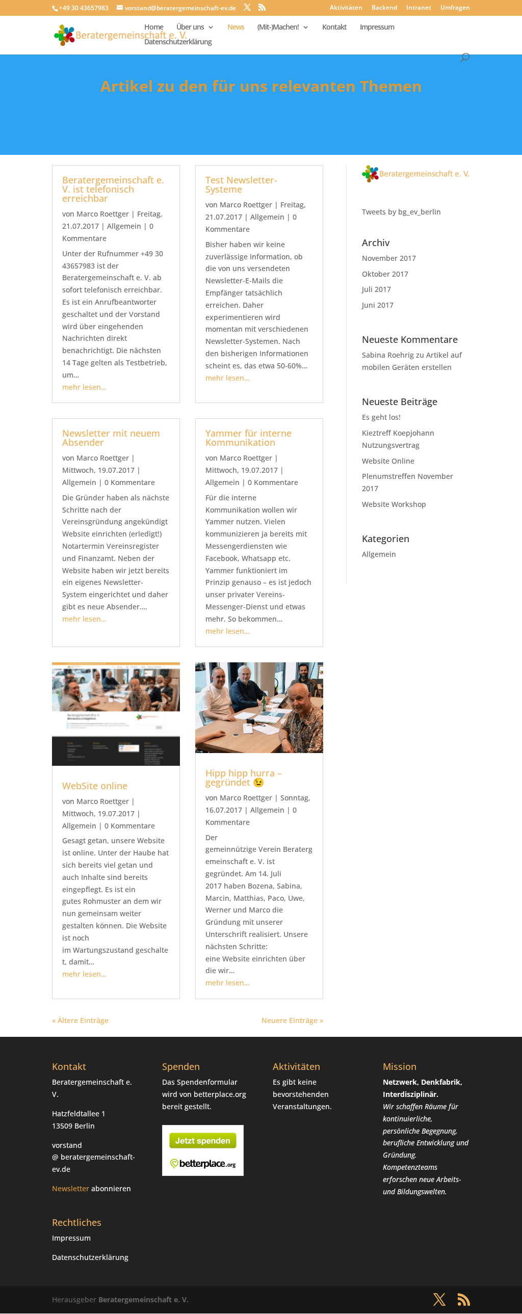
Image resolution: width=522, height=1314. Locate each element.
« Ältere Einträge (80, 1020)
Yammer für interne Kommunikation (248, 437)
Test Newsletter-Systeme (241, 184)
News (235, 27)
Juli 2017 (376, 289)
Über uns (190, 27)
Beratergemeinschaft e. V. (143, 1299)
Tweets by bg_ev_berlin (401, 212)
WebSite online (94, 786)
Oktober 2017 (385, 274)
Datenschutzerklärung (178, 42)
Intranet (418, 8)
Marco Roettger (102, 214)
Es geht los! (381, 417)
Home (153, 27)
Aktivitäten (346, 8)
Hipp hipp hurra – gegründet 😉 (243, 777)
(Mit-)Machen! (278, 27)
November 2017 (389, 258)
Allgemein (124, 226)
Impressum (377, 27)
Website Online (388, 461)
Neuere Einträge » (292, 1020)
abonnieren (111, 1188)
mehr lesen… (84, 387)
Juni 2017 (378, 305)
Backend (384, 8)
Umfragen (455, 8)
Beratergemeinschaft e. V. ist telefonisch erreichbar (113, 189)
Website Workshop (394, 504)
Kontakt (334, 27)
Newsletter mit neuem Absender (111, 437)
